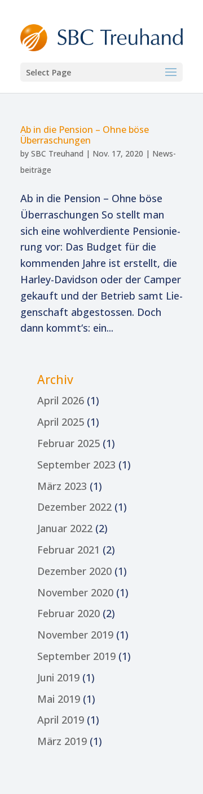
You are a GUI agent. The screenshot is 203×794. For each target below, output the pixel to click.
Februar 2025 (68, 443)
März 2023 (62, 486)
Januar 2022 (64, 528)
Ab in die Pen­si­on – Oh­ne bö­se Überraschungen (84, 134)
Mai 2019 (58, 699)
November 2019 (75, 634)
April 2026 (60, 400)
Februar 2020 (68, 613)
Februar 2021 (68, 549)
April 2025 (60, 422)
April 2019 (60, 719)
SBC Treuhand (57, 153)
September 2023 (76, 464)
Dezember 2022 (74, 507)
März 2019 (62, 741)
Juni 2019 (58, 677)
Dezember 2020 (74, 571)
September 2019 (76, 656)
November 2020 (75, 592)
